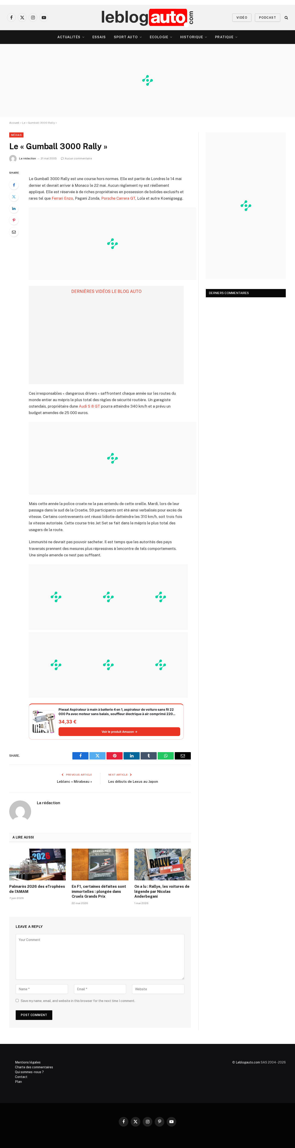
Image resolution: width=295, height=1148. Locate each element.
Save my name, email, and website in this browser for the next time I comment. (78, 1001)
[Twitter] (13, 196)
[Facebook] (13, 185)
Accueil (14, 122)
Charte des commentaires (34, 1067)
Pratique (224, 37)
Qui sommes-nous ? (29, 1072)
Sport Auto (126, 37)
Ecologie (159, 37)
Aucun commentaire (78, 158)
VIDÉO (241, 17)
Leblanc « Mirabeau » (74, 781)
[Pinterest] (13, 220)
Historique (191, 37)
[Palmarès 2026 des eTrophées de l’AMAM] (37, 864)
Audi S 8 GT (89, 406)
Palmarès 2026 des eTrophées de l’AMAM (37, 889)
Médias (16, 135)
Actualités (68, 37)
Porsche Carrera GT (118, 198)
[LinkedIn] (13, 208)
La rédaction (27, 158)
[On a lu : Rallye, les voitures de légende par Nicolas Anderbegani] (162, 864)
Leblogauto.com (248, 1062)
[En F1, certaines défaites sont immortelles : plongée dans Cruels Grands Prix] (100, 864)
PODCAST (267, 17)
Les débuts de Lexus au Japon (133, 781)
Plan (18, 1082)
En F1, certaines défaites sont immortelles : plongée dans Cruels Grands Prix (99, 891)
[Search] (286, 17)
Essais (99, 37)
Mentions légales (28, 1062)
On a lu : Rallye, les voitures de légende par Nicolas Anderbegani (161, 891)
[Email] (13, 232)
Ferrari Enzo (62, 198)
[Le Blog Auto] (147, 17)
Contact (21, 1077)
